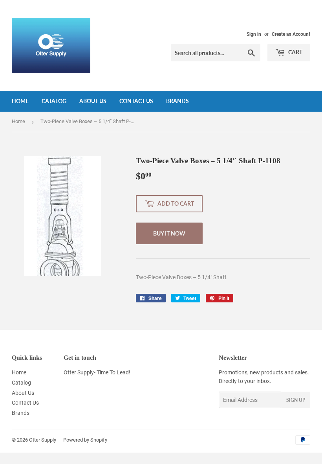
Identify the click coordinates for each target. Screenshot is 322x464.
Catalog (54, 101)
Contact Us (136, 101)
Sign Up (295, 400)
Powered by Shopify (85, 440)
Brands (177, 101)
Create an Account (291, 34)
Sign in (254, 34)
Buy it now (169, 233)
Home (20, 101)
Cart (294, 52)
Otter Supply (42, 440)
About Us (92, 101)
